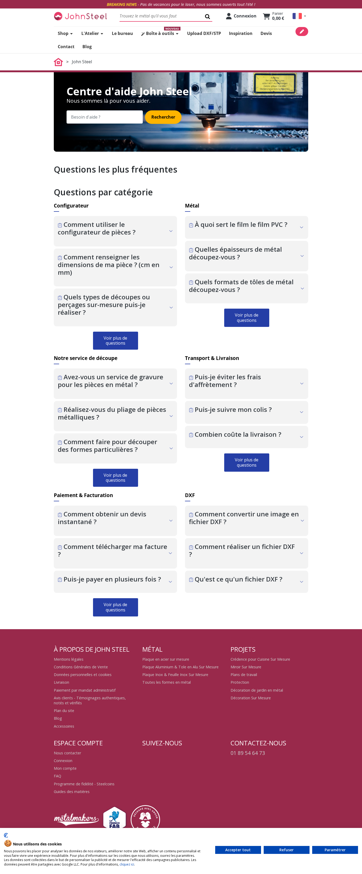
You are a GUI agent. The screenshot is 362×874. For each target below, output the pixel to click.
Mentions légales (68, 659)
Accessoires (64, 726)
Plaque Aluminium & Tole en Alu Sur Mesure (180, 666)
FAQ (57, 775)
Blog (58, 718)
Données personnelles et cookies (83, 674)
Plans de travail (244, 674)
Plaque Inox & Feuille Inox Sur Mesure (175, 674)
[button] (299, 16)
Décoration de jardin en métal (257, 690)
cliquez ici (127, 864)
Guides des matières (72, 791)
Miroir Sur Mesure (246, 666)
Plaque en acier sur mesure (165, 659)
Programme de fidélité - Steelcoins (84, 783)
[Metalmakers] (76, 819)
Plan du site (64, 710)
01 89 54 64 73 (248, 752)
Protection (240, 682)
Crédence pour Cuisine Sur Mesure (260, 659)
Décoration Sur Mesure (251, 697)
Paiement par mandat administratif (85, 690)
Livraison (61, 682)
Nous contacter (67, 752)
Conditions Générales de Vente (81, 666)
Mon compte (65, 768)
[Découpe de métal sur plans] (80, 16)
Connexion (63, 760)
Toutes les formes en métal (166, 682)
